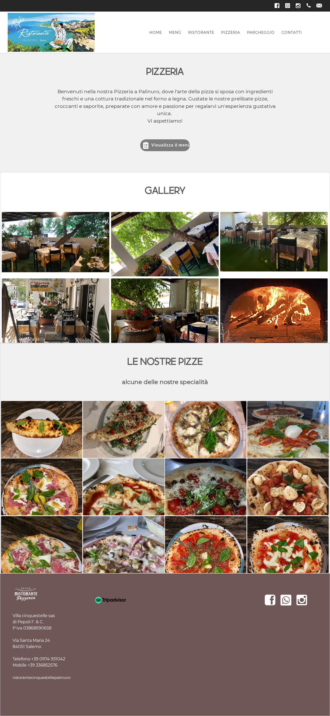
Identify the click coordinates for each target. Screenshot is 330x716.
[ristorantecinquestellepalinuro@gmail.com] (319, 5)
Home (155, 32)
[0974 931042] (308, 5)
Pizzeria (230, 32)
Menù (175, 32)
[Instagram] (298, 5)
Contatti (292, 32)
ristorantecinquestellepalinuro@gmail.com (54, 677)
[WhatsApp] (287, 5)
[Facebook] (277, 5)
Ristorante (201, 32)
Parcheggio (261, 32)
